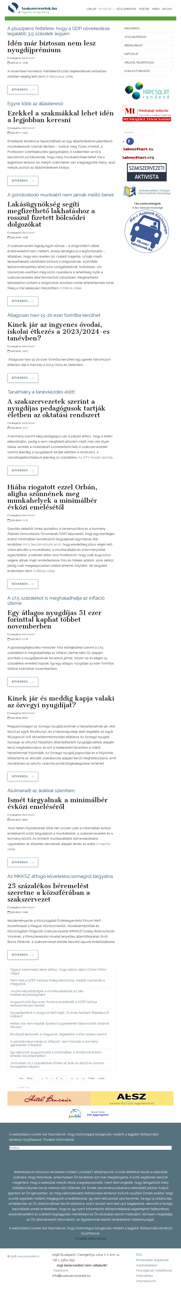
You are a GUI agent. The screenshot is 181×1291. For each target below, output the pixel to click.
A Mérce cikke (70, 288)
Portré (144, 9)
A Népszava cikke (59, 76)
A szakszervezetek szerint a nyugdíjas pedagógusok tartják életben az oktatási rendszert (56, 408)
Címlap (91, 9)
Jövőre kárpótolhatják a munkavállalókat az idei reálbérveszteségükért (46, 992)
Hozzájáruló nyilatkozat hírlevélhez (154, 1273)
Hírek (156, 9)
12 (78, 1078)
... (37, 1078)
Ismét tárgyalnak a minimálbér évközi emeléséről (57, 803)
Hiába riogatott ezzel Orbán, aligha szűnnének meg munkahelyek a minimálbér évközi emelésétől (52, 497)
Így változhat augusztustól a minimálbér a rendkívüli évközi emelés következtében (55, 1054)
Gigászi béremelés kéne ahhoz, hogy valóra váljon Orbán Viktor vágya (58, 971)
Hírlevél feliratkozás (139, 62)
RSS (139, 1255)
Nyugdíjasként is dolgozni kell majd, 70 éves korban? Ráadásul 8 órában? (59, 1014)
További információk (90, 1238)
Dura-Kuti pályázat (137, 71)
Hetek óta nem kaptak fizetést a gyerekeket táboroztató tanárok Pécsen (59, 1025)
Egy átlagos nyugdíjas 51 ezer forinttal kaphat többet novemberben (54, 619)
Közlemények (126, 9)
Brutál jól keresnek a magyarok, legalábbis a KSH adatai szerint (58, 1034)
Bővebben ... (21, 89)
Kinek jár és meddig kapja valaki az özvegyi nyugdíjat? (60, 701)
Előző (30, 1078)
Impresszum (146, 1281)
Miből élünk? (28, 58)
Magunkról (132, 28)
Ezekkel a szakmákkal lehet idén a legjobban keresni (60, 116)
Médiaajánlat (133, 45)
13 (83, 1078)
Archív (167, 9)
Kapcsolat (131, 54)
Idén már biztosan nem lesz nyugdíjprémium (51, 46)
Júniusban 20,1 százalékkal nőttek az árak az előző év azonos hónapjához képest (57, 1064)
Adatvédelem (146, 1265)
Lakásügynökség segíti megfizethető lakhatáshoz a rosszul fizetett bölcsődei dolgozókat (51, 214)
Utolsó (101, 1078)
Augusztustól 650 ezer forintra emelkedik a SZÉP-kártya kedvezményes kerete (53, 1003)
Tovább (91, 1078)
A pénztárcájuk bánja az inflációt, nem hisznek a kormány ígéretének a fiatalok (54, 1043)
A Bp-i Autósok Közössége (147, 207)
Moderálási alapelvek (152, 1260)
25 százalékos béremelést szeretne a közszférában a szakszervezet (48, 892)
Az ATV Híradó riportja (95, 457)
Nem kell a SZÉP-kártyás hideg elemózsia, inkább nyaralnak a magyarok (57, 982)
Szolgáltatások (135, 37)
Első (21, 1078)
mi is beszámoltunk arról (41, 544)
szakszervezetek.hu (28, 1256)
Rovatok (105, 9)
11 (72, 1078)
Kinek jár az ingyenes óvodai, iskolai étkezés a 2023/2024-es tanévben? (58, 331)
